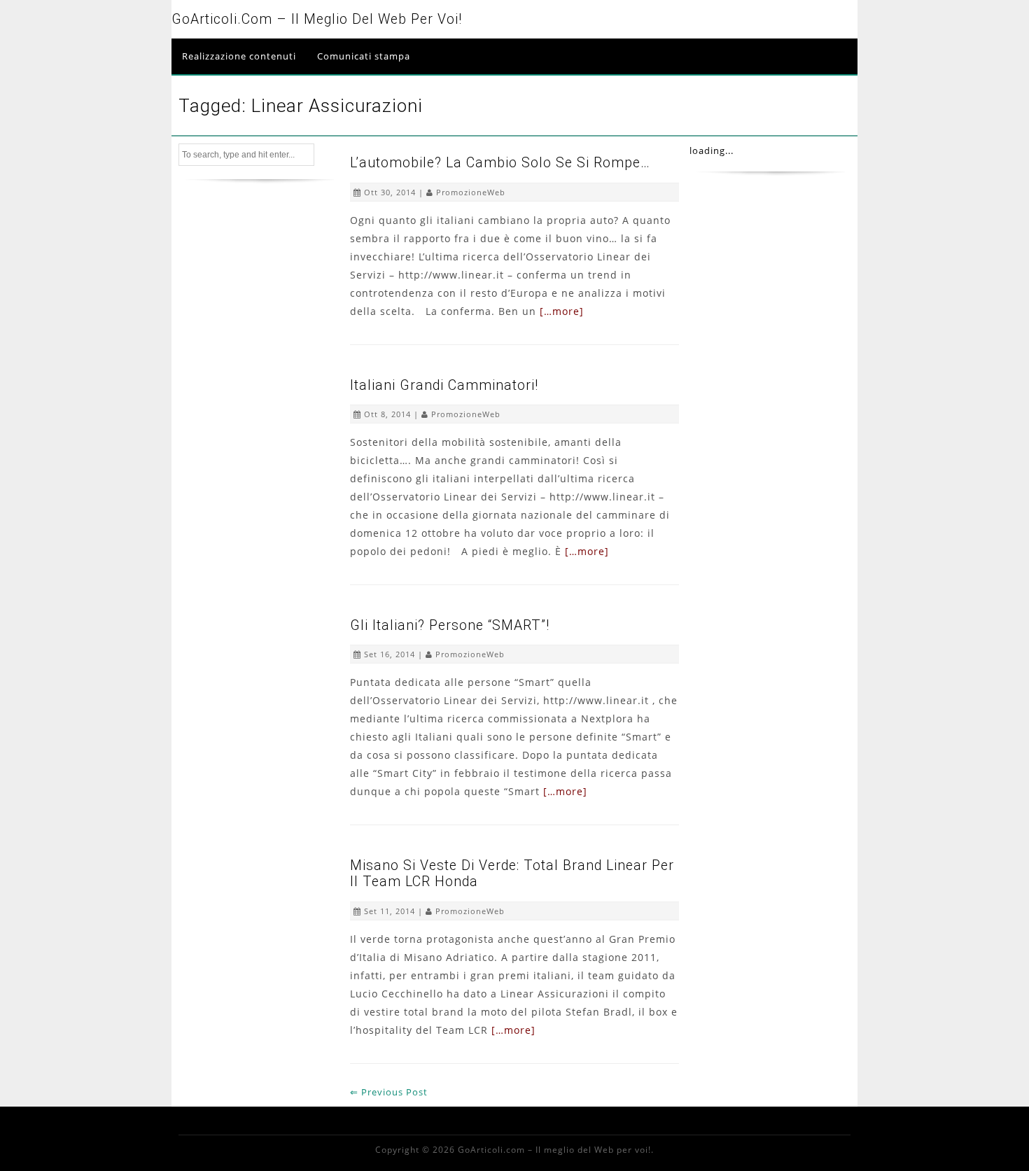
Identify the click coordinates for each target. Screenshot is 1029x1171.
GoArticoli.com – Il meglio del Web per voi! (317, 19)
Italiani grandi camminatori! (444, 385)
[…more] (562, 311)
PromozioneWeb (470, 192)
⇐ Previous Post (389, 1092)
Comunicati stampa (363, 56)
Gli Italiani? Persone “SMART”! (450, 625)
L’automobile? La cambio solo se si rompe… (500, 163)
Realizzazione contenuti (239, 56)
